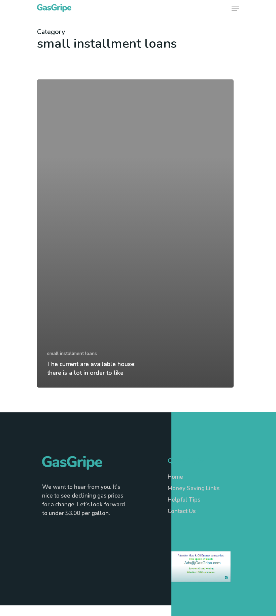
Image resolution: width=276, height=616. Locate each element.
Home (175, 477)
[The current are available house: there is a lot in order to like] (135, 233)
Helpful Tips (184, 500)
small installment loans (72, 353)
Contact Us (182, 511)
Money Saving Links (193, 488)
